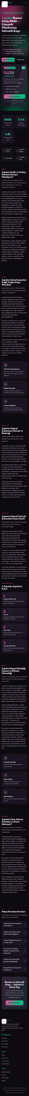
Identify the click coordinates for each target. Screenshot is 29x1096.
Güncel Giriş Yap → (14, 1002)
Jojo (8, 3)
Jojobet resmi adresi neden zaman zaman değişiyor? (11, 933)
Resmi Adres (5, 1044)
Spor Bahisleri (5, 1063)
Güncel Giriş (5, 1041)
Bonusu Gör (20, 59)
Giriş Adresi (5, 1047)
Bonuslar (4, 1075)
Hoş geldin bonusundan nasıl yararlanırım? (12, 969)
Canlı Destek (5, 1077)
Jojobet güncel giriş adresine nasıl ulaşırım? (12, 925)
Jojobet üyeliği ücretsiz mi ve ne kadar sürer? (12, 941)
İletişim (3, 1080)
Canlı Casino (5, 1058)
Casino (3, 1055)
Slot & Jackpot (5, 1061)
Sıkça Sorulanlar (6, 1072)
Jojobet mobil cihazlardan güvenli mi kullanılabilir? (11, 960)
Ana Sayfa (4, 1038)
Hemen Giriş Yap (8, 59)
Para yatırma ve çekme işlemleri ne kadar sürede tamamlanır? (11, 951)
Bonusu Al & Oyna (14, 96)
